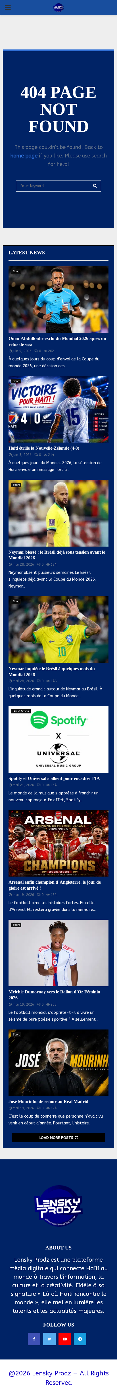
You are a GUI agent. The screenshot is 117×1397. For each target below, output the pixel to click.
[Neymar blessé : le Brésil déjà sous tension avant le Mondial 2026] (58, 513)
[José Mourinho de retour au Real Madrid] (58, 1062)
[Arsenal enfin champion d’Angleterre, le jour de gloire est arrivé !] (58, 843)
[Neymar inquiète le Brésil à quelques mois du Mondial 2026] (58, 629)
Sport (16, 271)
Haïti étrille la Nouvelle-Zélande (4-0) (44, 448)
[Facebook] (34, 1339)
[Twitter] (49, 1339)
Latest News (27, 253)
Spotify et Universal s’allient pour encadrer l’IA (54, 778)
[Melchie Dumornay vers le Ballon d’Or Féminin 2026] (58, 953)
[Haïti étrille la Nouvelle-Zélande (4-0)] (58, 409)
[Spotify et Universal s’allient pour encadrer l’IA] (58, 739)
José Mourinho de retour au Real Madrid (48, 1101)
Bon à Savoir (21, 711)
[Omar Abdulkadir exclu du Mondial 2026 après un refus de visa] (58, 299)
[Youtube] (64, 1339)
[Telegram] (80, 1339)
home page (24, 156)
